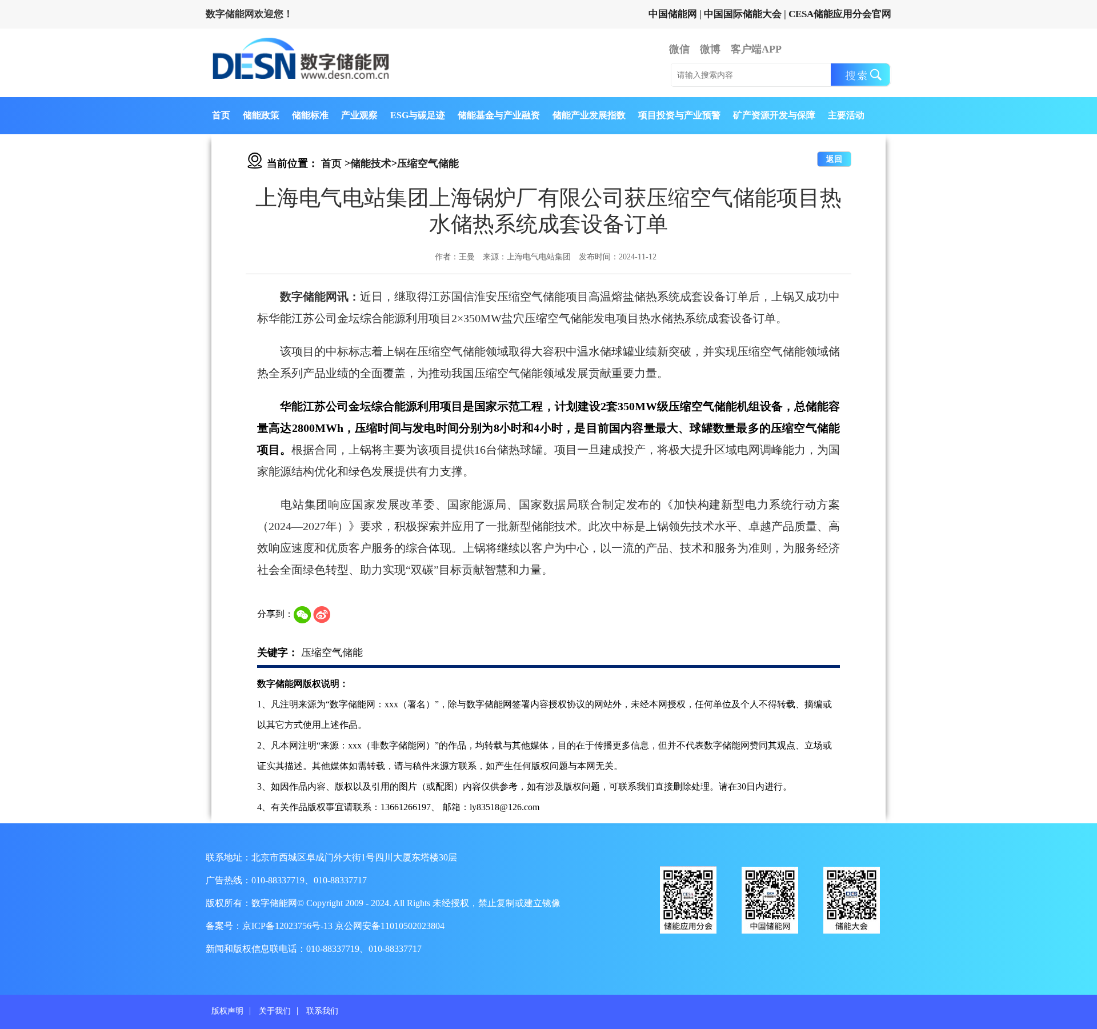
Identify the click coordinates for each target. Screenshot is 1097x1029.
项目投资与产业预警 (679, 115)
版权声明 (227, 1011)
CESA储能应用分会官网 (839, 14)
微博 (710, 49)
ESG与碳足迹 (417, 115)
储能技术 (370, 163)
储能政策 (261, 115)
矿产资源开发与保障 (774, 115)
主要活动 (846, 115)
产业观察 (359, 115)
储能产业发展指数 (589, 115)
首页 (221, 115)
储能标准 (310, 115)
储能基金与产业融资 (499, 115)
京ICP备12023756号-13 (288, 926)
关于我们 (275, 1011)
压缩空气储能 (428, 163)
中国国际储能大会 (743, 14)
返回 (834, 159)
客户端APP (756, 49)
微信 (679, 49)
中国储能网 (672, 14)
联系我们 (322, 1011)
